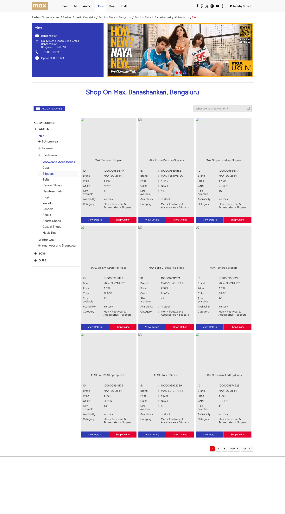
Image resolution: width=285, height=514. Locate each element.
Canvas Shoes (52, 185)
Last (245, 448)
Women (44, 129)
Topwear (47, 148)
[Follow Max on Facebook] (196, 5)
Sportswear (49, 155)
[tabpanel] (180, 50)
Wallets (47, 203)
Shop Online (123, 219)
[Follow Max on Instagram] (212, 5)
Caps (45, 167)
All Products (181, 17)
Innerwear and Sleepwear (59, 245)
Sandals (47, 209)
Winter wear (47, 239)
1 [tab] (176, 72)
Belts (45, 179)
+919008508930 (51, 52)
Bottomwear (50, 141)
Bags (45, 197)
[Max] (40, 6)
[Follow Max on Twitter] (206, 5)
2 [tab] (180, 72)
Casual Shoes (51, 226)
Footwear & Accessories (58, 162)
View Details (95, 219)
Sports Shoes (51, 221)
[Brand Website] (222, 5)
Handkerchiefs (52, 191)
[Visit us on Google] (201, 5)
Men (42, 135)
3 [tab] (184, 72)
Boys (42, 253)
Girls (42, 260)
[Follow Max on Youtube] (217, 5)
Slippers (48, 173)
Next (232, 448)
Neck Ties (49, 232)
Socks (46, 215)
